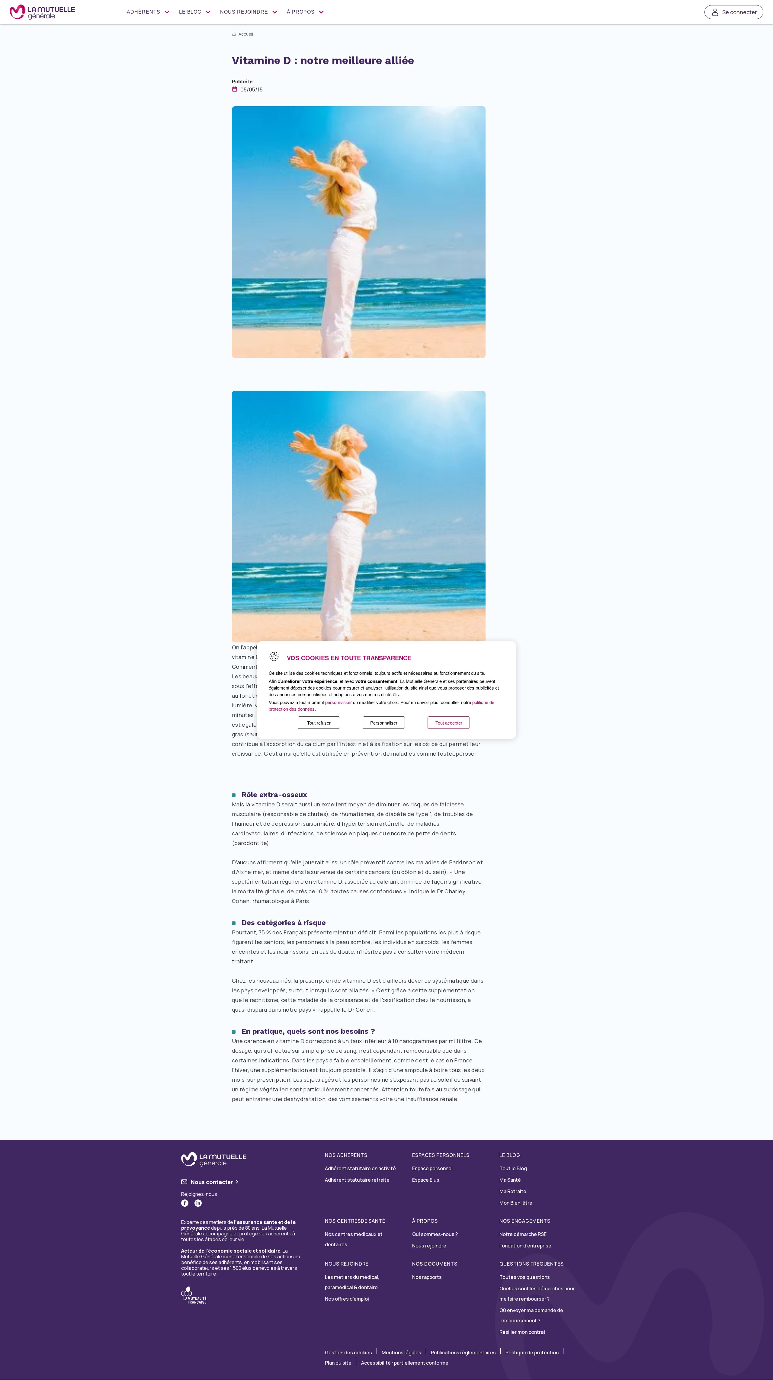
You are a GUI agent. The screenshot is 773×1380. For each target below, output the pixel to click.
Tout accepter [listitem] (448, 722)
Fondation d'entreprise (525, 1245)
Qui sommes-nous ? (435, 1234)
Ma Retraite (512, 1191)
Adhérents (143, 11)
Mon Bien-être (515, 1202)
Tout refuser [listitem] (319, 722)
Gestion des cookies (348, 1352)
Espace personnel (432, 1168)
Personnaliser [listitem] (383, 722)
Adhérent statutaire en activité (360, 1168)
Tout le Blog (513, 1168)
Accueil (246, 34)
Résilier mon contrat (522, 1332)
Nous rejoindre (244, 11)
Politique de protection (532, 1352)
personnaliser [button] (338, 702)
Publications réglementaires (463, 1352)
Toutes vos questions (524, 1277)
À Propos (301, 11)
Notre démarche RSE (523, 1234)
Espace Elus (425, 1180)
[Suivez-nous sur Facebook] (184, 1203)
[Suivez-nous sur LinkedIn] (198, 1203)
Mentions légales (401, 1352)
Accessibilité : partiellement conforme (404, 1362)
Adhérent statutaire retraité (357, 1180)
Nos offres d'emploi (347, 1298)
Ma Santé (510, 1180)
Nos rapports (427, 1277)
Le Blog (190, 11)
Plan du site (338, 1362)
